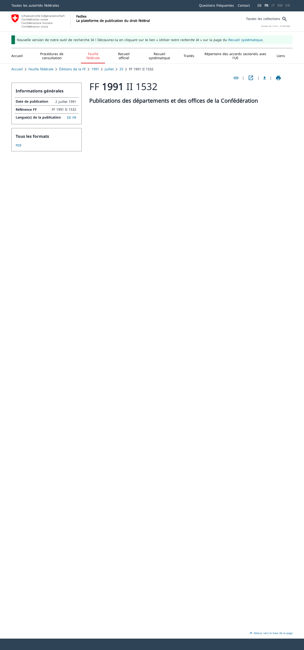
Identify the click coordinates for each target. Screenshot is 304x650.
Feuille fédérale (40, 69)
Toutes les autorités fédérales (35, 5)
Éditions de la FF (72, 69)
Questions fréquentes (216, 5)
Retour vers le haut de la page (270, 633)
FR (266, 5)
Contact (244, 5)
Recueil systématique (245, 40)
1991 (95, 69)
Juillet (109, 69)
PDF (19, 145)
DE (259, 5)
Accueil (17, 69)
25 (121, 69)
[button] (52, 55)
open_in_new (251, 78)
